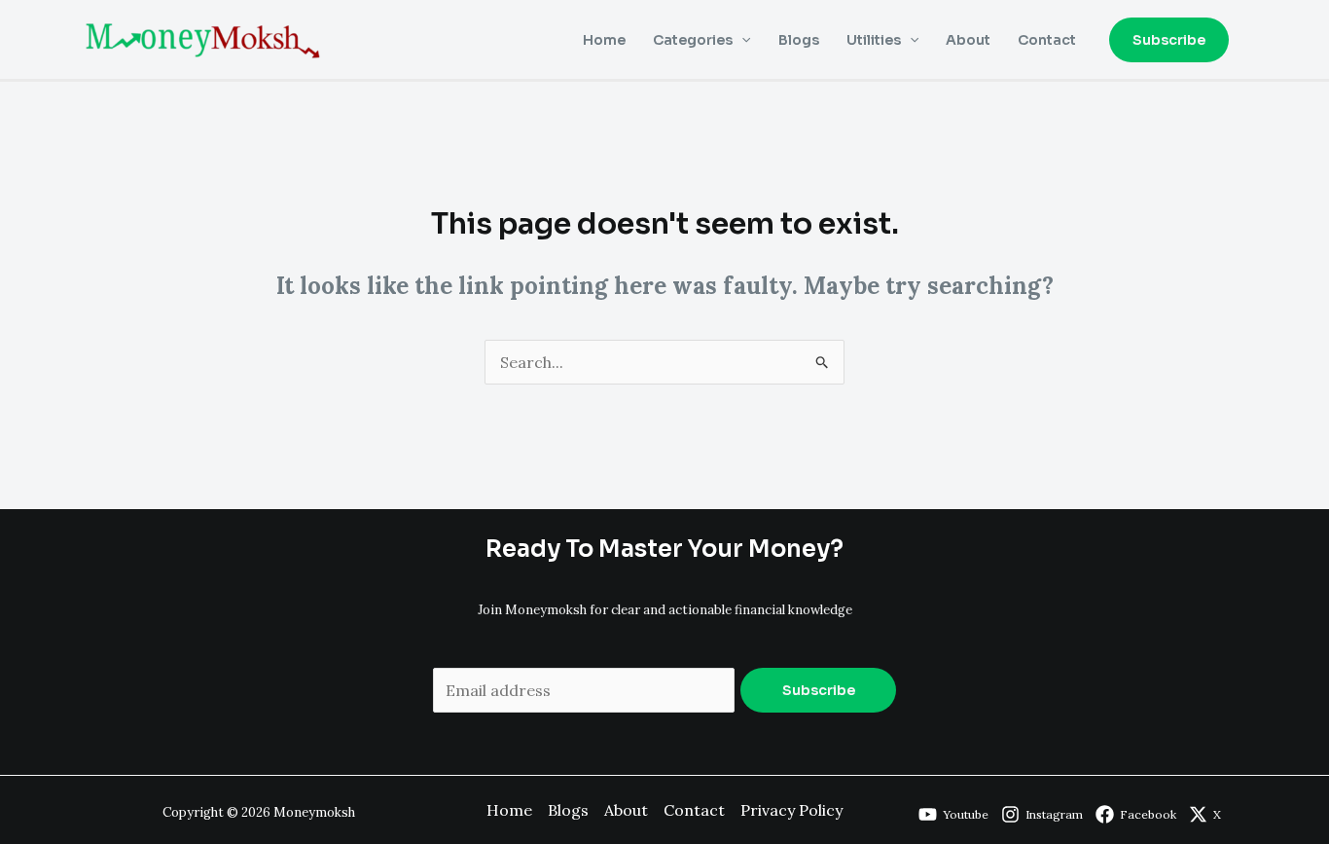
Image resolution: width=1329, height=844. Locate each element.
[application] (741, 40)
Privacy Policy (791, 810)
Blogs (798, 40)
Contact (1047, 40)
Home (604, 40)
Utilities (873, 40)
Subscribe (818, 690)
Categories (693, 40)
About (968, 40)
